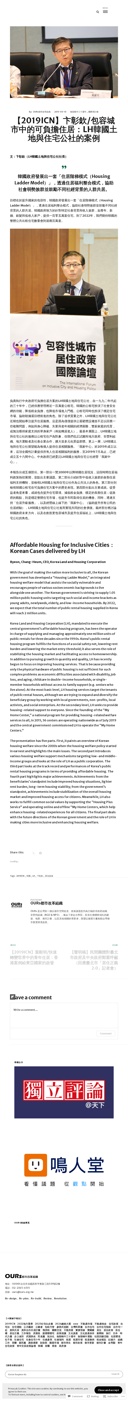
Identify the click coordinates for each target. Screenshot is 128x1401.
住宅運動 (17, 1326)
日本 (115, 1333)
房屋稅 (36, 1333)
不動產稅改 (101, 1323)
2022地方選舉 (25, 1323)
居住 (99, 1330)
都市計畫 (101, 1342)
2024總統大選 (63, 1323)
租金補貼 (101, 1339)
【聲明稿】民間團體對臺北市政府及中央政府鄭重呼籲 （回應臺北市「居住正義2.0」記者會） (94, 960)
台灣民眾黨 (77, 1326)
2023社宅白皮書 (44, 1323)
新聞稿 (100, 1333)
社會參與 (47, 1339)
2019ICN (20, 876)
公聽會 (39, 1326)
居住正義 (14, 1333)
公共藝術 (28, 1326)
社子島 (8, 1339)
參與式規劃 (63, 1326)
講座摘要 (33, 1342)
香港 (54, 1345)
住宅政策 (113, 1323)
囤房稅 (46, 1330)
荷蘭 (14, 1342)
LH (33, 876)
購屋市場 (54, 1342)
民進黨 (41, 1336)
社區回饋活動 (101, 1336)
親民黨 (22, 1342)
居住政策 (49, 876)
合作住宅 (89, 1326)
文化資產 (73, 1333)
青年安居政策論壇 (26, 1345)
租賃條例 (89, 1339)
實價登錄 (80, 1330)
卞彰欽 (40, 876)
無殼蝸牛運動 (85, 1336)
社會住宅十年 (33, 1339)
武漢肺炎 (31, 1336)
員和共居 (14, 1330)
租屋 (68, 1339)
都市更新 (89, 1342)
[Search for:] (64, 1374)
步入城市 (19, 1336)
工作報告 (26, 1333)
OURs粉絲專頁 (22, 1222)
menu (105, 8)
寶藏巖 (90, 1330)
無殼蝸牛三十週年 (78, 111)
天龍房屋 (68, 1330)
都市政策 (77, 1342)
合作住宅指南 (104, 1326)
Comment (106, 1033)
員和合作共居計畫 (30, 1330)
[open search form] (98, 12)
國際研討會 (93, 111)
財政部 (43, 1342)
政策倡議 (61, 1333)
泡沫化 (50, 1336)
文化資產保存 (87, 1333)
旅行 (108, 1333)
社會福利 (59, 1339)
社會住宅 (19, 1339)
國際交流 (57, 1330)
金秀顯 (111, 1342)
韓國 (28, 876)
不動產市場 (86, 1323)
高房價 (62, 1345)
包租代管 (49, 1326)
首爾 (47, 1345)
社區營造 (115, 1336)
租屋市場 (78, 1339)
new (75, 1323)
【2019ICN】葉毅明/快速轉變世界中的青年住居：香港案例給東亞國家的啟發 (34, 957)
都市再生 (66, 1342)
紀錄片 (112, 1339)
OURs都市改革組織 (41, 111)
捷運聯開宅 (48, 1333)
